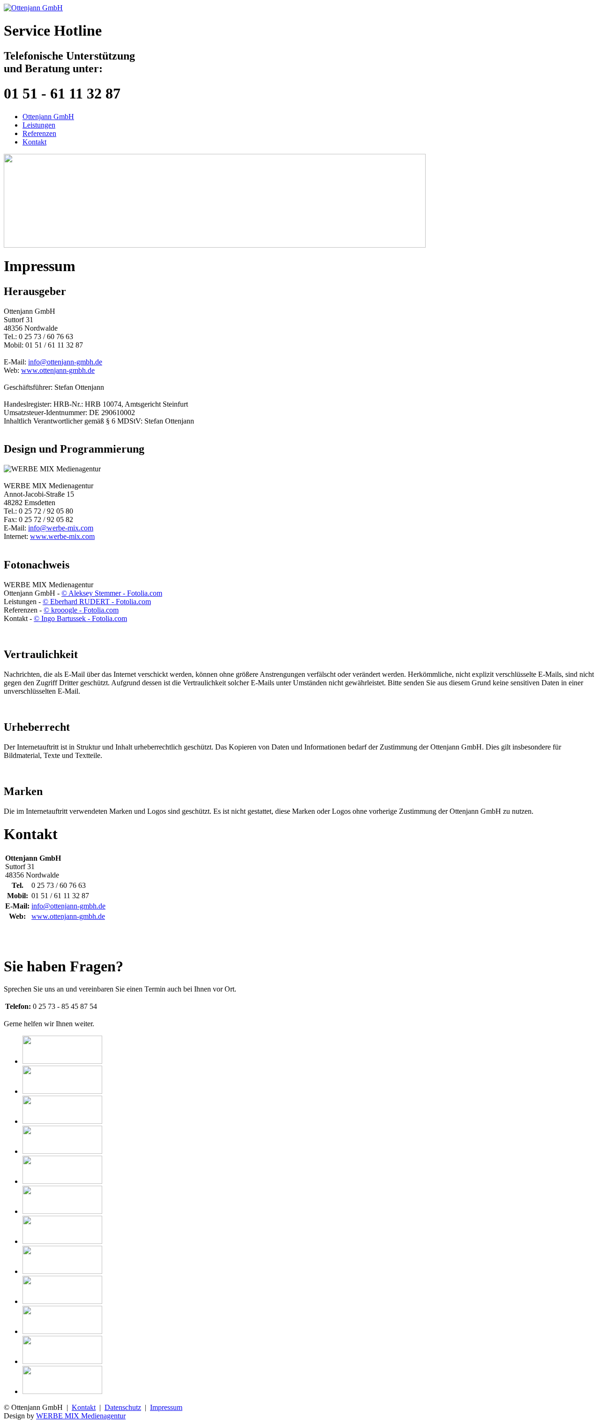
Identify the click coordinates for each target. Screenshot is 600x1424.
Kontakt (34, 142)
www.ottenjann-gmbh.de (58, 370)
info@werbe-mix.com (60, 528)
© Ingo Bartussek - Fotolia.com (80, 618)
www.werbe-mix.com (62, 536)
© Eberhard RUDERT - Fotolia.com (97, 602)
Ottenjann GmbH (48, 117)
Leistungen (38, 125)
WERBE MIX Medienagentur (81, 1416)
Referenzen (39, 133)
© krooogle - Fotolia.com (81, 610)
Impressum (166, 1407)
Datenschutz (123, 1407)
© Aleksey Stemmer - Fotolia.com (111, 593)
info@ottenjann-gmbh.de (65, 362)
